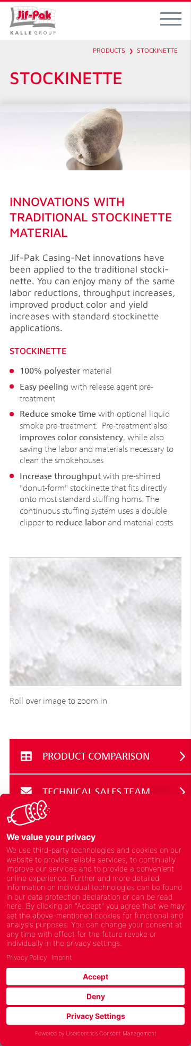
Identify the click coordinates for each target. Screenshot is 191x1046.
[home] (33, 20)
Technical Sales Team (96, 791)
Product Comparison (96, 756)
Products (109, 50)
